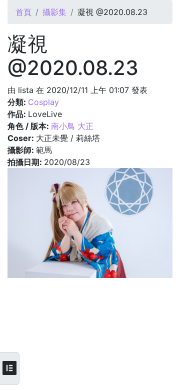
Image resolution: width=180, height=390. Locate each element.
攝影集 (54, 12)
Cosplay (43, 102)
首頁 (24, 12)
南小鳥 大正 (72, 126)
